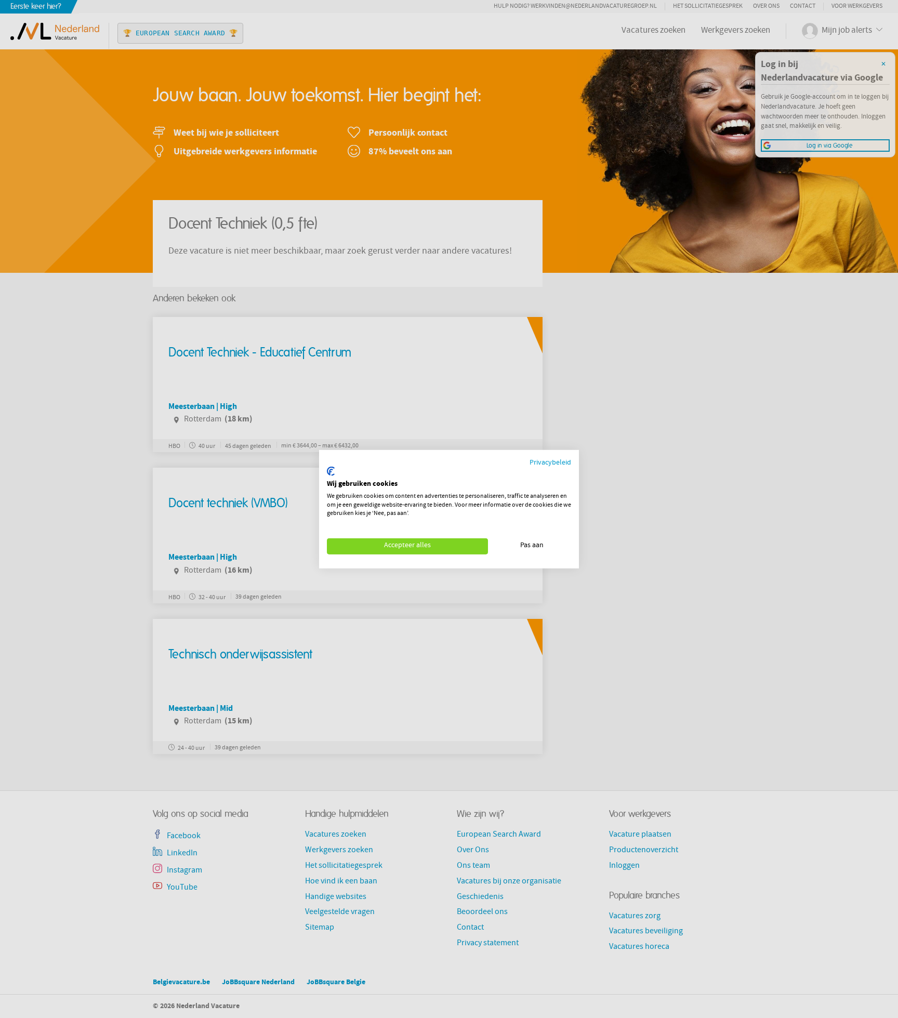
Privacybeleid (550, 462)
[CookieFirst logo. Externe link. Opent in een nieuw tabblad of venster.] (331, 471)
